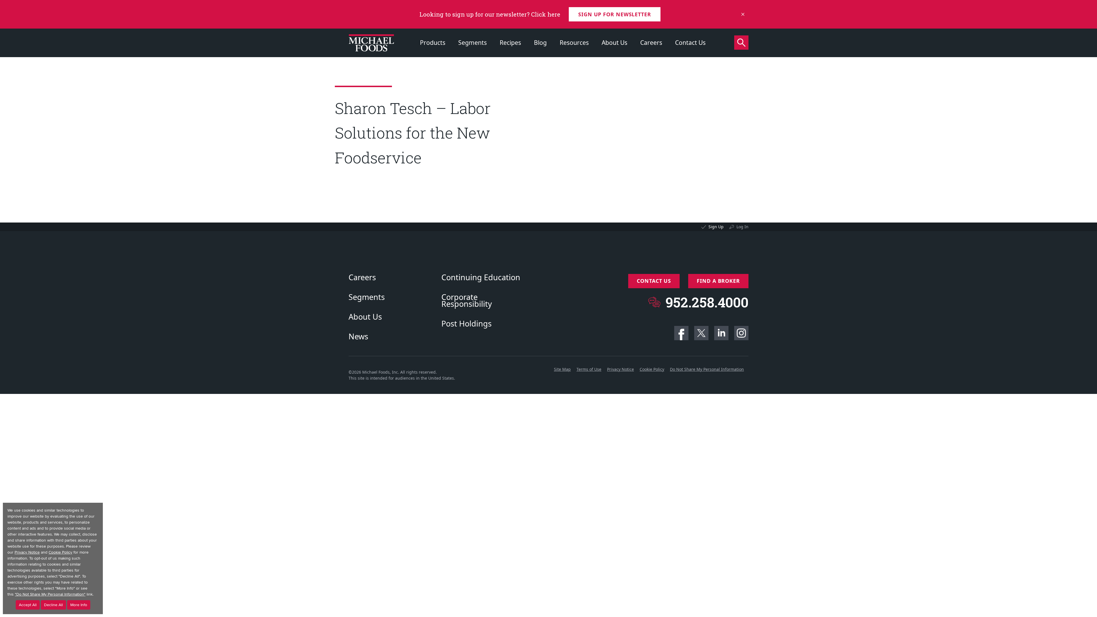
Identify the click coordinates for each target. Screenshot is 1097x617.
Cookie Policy (652, 369)
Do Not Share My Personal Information (707, 369)
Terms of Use (588, 369)
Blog (540, 43)
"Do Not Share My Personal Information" (50, 594)
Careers (651, 43)
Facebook (681, 333)
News (358, 336)
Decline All (53, 604)
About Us (614, 43)
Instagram (741, 333)
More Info (78, 604)
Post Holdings (466, 323)
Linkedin (721, 333)
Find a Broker (718, 280)
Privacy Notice (620, 369)
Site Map (562, 369)
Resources (574, 43)
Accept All (28, 604)
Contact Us (690, 43)
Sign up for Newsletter (614, 14)
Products (432, 43)
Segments (472, 43)
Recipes (510, 43)
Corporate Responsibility (466, 300)
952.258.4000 (706, 302)
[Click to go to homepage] (371, 42)
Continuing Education (480, 277)
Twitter (701, 333)
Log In (742, 226)
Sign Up (716, 226)
